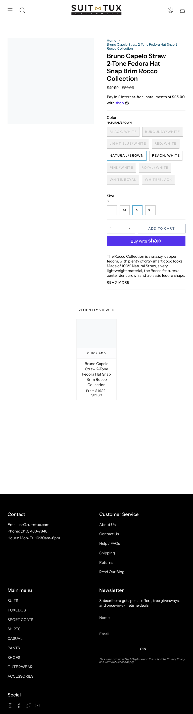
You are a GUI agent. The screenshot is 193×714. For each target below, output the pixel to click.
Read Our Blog (111, 571)
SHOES (14, 657)
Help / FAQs (109, 543)
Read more (118, 282)
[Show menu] (10, 10)
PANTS (14, 648)
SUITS (13, 600)
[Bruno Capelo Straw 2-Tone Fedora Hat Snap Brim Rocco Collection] (97, 339)
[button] (22, 10)
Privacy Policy (176, 659)
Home (111, 40)
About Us (107, 524)
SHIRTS (14, 629)
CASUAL (15, 638)
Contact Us (109, 533)
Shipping (107, 553)
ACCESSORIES (20, 676)
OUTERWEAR (20, 666)
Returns (106, 562)
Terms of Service (115, 662)
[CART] (182, 10)
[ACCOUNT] (170, 10)
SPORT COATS (20, 619)
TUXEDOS (17, 610)
